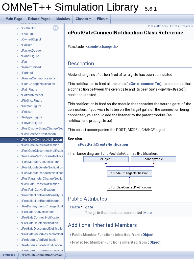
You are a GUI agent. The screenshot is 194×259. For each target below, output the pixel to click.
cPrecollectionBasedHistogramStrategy (48, 201)
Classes (84, 20)
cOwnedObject (31, 39)
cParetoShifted (31, 67)
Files (102, 20)
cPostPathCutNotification (38, 189)
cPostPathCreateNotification (40, 184)
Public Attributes (158, 26)
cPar (24, 61)
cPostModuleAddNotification (40, 162)
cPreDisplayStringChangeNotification (46, 206)
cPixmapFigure (31, 106)
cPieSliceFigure (31, 100)
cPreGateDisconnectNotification (42, 228)
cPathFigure (29, 89)
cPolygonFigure (31, 117)
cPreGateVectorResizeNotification (44, 234)
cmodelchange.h (102, 47)
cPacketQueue (31, 50)
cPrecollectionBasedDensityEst (42, 195)
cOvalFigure (29, 34)
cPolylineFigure (31, 123)
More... (148, 213)
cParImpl (27, 73)
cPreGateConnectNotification (41, 217)
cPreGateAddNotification (38, 212)
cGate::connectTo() (145, 84)
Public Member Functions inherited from (112, 235)
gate (89, 207)
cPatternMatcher (32, 95)
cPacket (26, 45)
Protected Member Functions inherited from (116, 242)
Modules (63, 19)
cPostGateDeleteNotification (40, 145)
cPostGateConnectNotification (41, 139)
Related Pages (39, 19)
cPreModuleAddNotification (39, 240)
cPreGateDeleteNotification (39, 223)
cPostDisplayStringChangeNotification (47, 128)
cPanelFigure (30, 56)
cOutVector (28, 28)
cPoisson (27, 112)
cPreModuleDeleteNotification (41, 245)
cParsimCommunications (38, 78)
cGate (75, 207)
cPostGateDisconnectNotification (43, 151)
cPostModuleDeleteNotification (42, 167)
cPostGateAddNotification (38, 134)
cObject (147, 235)
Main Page (14, 19)
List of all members (181, 26)
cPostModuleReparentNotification (44, 173)
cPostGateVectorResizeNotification (44, 156)
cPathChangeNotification (38, 84)
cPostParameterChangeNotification (45, 178)
